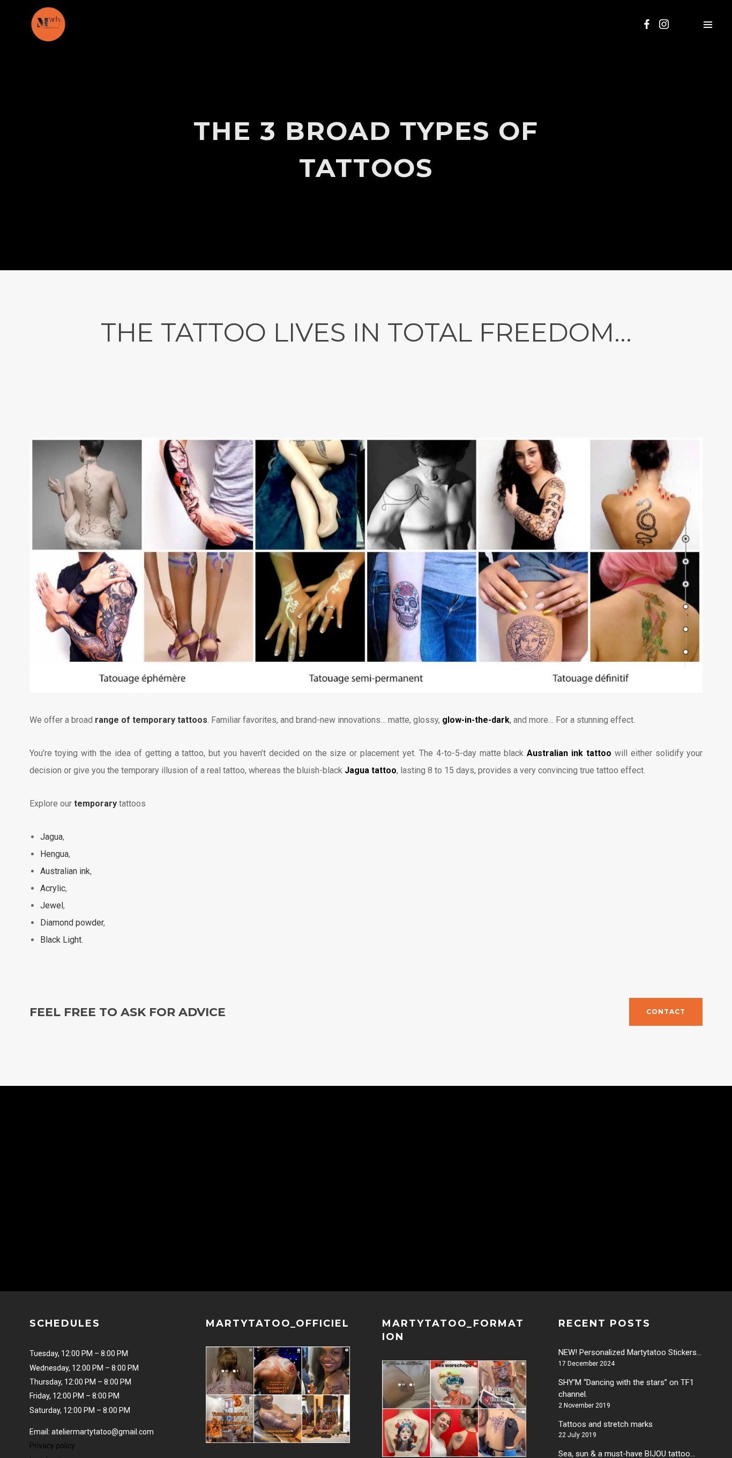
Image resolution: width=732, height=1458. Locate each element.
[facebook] (646, 24)
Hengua (54, 854)
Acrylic (52, 888)
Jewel (51, 905)
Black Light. (61, 940)
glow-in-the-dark (476, 720)
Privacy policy (52, 1445)
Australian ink (65, 871)
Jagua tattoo (371, 770)
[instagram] (664, 24)
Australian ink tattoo (569, 753)
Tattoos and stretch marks (605, 1424)
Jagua (51, 837)
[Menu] (708, 24)
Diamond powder (71, 922)
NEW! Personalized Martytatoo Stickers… (629, 1352)
